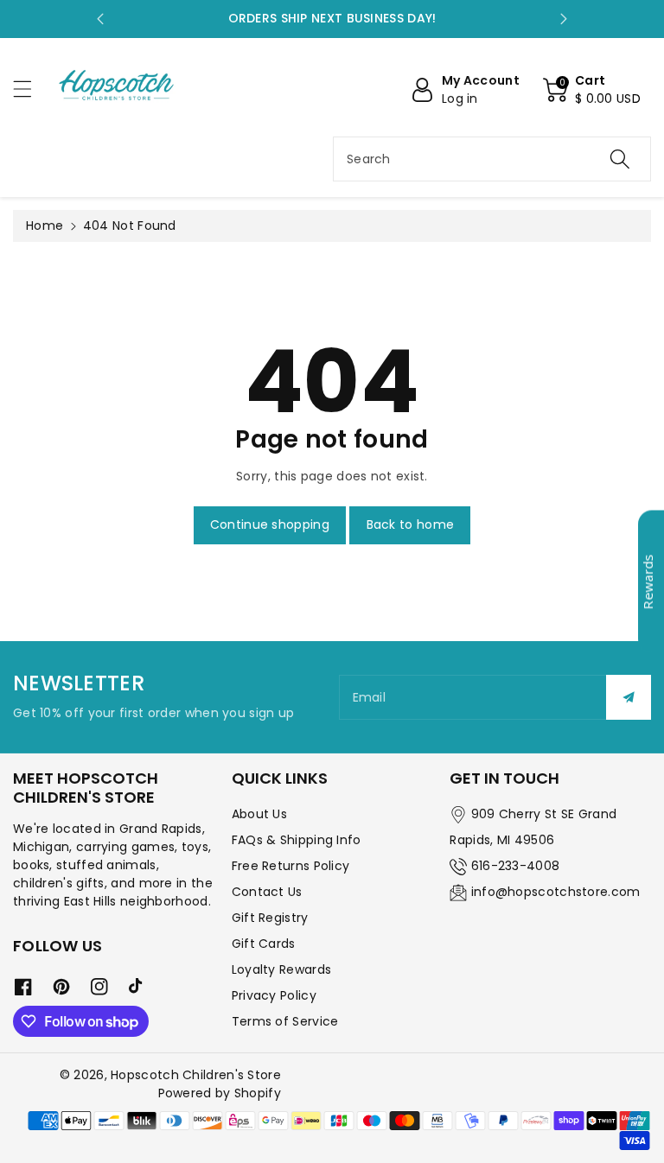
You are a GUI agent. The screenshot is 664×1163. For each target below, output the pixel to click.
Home (44, 225)
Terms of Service (285, 1021)
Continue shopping (269, 524)
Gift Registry (270, 917)
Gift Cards (264, 943)
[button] (30, 88)
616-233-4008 (515, 865)
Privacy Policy (274, 995)
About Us (259, 814)
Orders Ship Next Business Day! (332, 18)
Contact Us (267, 891)
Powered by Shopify (219, 1093)
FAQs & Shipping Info (296, 839)
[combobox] (492, 159)
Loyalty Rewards (282, 969)
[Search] (620, 159)
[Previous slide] (100, 19)
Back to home (411, 524)
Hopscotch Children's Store (196, 1075)
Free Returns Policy (291, 865)
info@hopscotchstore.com (556, 891)
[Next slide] (564, 19)
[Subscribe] (628, 697)
